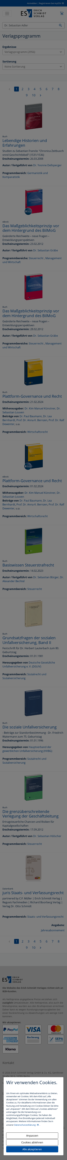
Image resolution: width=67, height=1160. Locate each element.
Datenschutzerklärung (25, 1124)
